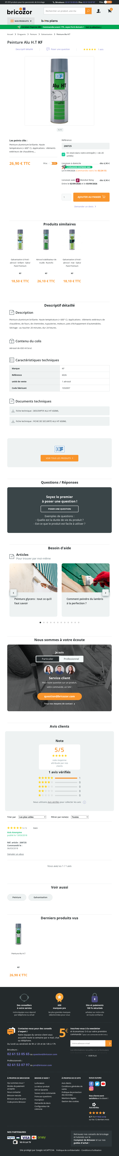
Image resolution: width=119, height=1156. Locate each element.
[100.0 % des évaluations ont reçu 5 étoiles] (45, 778)
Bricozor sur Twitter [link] (97, 1083)
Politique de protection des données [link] (72, 1093)
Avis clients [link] (66, 1083)
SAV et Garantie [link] (41, 1089)
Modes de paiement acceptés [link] (16, 1087)
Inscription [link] (39, 1099)
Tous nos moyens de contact (58, 703)
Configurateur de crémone (42, 1107)
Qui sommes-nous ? (15, 1083)
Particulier (47, 658)
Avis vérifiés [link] (53, 802)
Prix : (101, 2)
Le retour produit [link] (42, 1086)
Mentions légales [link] (69, 1098)
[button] (40, 622)
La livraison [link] (39, 1083)
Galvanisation (40, 897)
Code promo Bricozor (16, 1102)
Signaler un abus (15, 854)
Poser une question (60, 49)
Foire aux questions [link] (43, 1096)
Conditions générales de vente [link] (72, 1087)
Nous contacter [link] (14, 1092)
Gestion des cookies (70, 1101)
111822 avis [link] (100, 1116)
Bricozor (23, 11)
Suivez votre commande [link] (45, 1093)
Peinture (16, 897)
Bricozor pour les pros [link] (16, 1098)
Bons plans (49, 21)
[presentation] (13, 592)
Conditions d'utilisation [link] (91, 1150)
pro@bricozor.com (42, 1065)
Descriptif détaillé (24, 49)
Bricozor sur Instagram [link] (91, 1088)
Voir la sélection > (93, 27)
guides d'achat (81, 1143)
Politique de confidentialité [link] (68, 1150)
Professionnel (71, 658)
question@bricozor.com (59, 696)
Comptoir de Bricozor (84, 1140)
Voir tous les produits (58, 458)
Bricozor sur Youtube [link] (103, 1083)
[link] (109, 11)
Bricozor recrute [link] (14, 1095)
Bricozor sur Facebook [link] (91, 1083)
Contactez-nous (26, 1028)
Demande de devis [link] (43, 1103)
